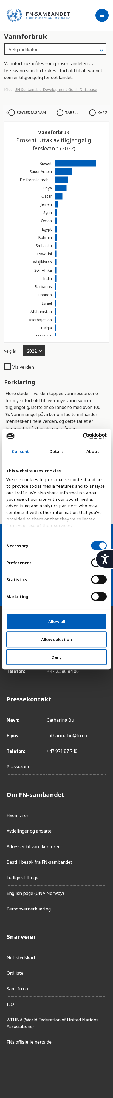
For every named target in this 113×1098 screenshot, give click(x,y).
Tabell (71, 112)
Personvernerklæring (29, 909)
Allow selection (56, 639)
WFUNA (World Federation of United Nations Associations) (52, 1023)
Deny (57, 657)
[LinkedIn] (41, 1069)
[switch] (99, 579)
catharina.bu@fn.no (67, 736)
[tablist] (56, 112)
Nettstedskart (21, 957)
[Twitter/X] (57, 1069)
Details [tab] (56, 451)
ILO (10, 1004)
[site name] (38, 15)
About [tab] (92, 451)
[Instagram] (26, 1069)
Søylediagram (31, 112)
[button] (7, 112)
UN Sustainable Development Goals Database (56, 89)
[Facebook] (11, 1069)
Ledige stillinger (23, 878)
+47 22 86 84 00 (63, 671)
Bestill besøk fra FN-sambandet (39, 862)
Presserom (18, 767)
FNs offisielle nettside (29, 1042)
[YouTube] (72, 1069)
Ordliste (15, 973)
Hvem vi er (18, 815)
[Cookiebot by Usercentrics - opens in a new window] (83, 436)
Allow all (56, 621)
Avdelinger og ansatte (29, 831)
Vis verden (23, 367)
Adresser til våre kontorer (33, 847)
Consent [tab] (20, 451)
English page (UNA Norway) (35, 893)
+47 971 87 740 (62, 751)
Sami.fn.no (17, 989)
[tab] (28, 112)
